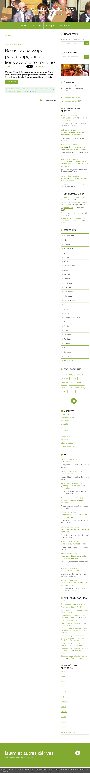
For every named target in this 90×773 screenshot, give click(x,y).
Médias (67, 322)
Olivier (63, 722)
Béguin (63, 676)
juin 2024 (64, 427)
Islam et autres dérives (45, 8)
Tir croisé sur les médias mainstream (74, 179)
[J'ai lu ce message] (88, 769)
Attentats (67, 244)
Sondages (68, 352)
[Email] (74, 401)
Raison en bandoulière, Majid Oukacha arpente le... (74, 584)
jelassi (8, 91)
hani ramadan (67, 383)
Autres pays (68, 248)
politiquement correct (70, 161)
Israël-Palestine (70, 300)
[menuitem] (23, 25)
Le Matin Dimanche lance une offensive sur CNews (73, 148)
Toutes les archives (68, 447)
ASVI (66, 240)
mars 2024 (65, 433)
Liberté (69, 612)
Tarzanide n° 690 (67, 607)
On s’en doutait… (67, 604)
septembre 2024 (67, 418)
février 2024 (65, 437)
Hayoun (64, 712)
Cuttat (63, 686)
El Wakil (63, 717)
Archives (36, 25)
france (78, 383)
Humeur (67, 279)
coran (64, 387)
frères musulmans (77, 387)
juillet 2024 (65, 424)
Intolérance (68, 292)
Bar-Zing (80, 607)
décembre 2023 (67, 443)
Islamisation (34, 89)
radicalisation (67, 374)
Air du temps (69, 236)
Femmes (67, 261)
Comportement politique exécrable (74, 197)
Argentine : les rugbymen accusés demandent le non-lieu (73, 219)
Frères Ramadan (70, 266)
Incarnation (81, 604)
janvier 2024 (65, 440)
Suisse (66, 356)
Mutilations (68, 326)
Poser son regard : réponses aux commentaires (73, 637)
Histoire (67, 274)
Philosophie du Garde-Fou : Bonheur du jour (73, 639)
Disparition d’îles (67, 208)
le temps (65, 378)
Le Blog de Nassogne (76, 658)
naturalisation (17, 91)
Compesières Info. (68, 732)
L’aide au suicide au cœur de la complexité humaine (73, 557)
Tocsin (63, 178)
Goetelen (64, 691)
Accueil (23, 25)
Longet (63, 727)
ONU (66, 330)
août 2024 (65, 421)
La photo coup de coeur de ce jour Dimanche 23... (74, 629)
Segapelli (64, 696)
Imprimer (41, 66)
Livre (66, 309)
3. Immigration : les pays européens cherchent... (73, 487)
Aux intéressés (67, 461)
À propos (50, 25)
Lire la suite (11, 82)
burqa (74, 378)
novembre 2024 (67, 414)
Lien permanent (13, 89)
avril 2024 (64, 430)
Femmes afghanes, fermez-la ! (72, 213)
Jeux (65, 304)
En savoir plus (5, 771)
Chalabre (79, 645)
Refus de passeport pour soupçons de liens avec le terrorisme (30, 56)
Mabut (63, 707)
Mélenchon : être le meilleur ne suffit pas (75, 611)
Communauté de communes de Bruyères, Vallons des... (73, 616)
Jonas (63, 132)
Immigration (68, 283)
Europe (67, 257)
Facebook (65, 25)
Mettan (63, 671)
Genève (67, 270)
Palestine (67, 335)
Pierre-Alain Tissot (68, 118)
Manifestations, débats (72, 317)
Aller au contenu (7, 2)
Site (65, 347)
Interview (67, 287)
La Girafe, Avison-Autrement (73, 619)
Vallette (64, 681)
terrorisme (49, 89)
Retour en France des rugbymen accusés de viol (74, 203)
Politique (67, 339)
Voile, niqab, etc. (70, 360)
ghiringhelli (79, 374)
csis (63, 391)
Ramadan (64, 701)
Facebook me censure (70, 570)
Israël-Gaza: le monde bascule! (73, 544)
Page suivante (51, 100)
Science (67, 343)
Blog (65, 253)
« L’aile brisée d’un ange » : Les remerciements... (73, 644)
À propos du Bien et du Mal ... (72, 623)
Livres (66, 313)
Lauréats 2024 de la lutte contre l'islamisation (73, 133)
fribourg (71, 391)
